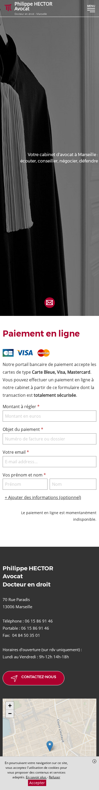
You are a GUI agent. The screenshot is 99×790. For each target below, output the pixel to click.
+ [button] (10, 705)
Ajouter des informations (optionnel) (43, 497)
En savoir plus (36, 777)
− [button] (10, 713)
